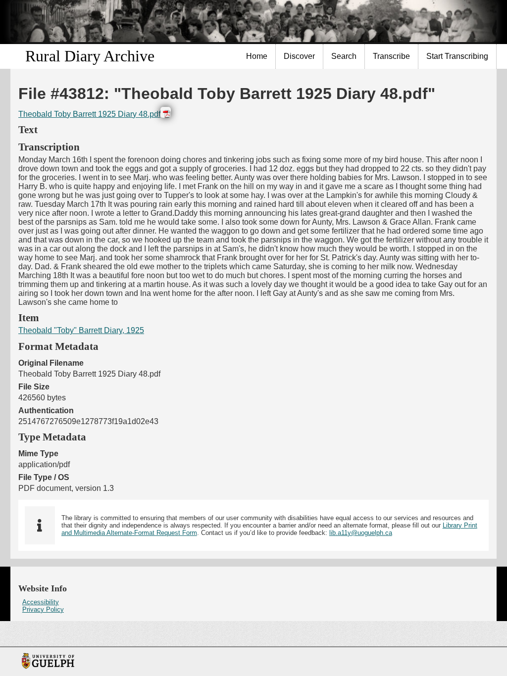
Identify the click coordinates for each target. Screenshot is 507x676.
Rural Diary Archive (89, 56)
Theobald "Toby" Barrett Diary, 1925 (81, 330)
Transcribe (391, 56)
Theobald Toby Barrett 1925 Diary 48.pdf (89, 114)
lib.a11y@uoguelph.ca (360, 532)
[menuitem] (257, 56)
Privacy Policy (43, 609)
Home (256, 56)
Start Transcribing (457, 56)
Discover (299, 56)
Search (343, 56)
